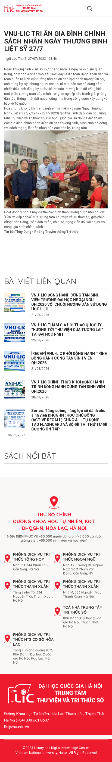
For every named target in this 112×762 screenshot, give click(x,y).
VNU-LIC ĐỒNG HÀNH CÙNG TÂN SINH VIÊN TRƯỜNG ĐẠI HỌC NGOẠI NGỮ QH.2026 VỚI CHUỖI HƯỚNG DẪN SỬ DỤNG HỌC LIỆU (69, 302)
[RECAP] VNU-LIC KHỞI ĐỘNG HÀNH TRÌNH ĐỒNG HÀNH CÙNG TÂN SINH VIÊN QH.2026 (69, 358)
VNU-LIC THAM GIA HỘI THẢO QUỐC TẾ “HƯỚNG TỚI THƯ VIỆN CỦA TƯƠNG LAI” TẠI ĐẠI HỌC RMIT (67, 329)
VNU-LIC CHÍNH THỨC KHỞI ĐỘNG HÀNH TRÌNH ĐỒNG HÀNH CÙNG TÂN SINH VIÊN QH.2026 (68, 387)
